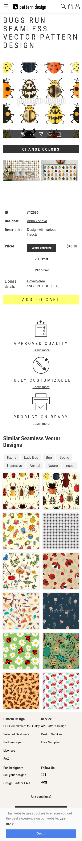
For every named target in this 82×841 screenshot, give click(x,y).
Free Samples (50, 742)
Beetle (64, 457)
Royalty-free (36, 281)
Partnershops (12, 742)
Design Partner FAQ (16, 783)
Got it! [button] (41, 833)
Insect (69, 465)
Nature (53, 465)
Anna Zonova (37, 220)
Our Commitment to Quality (21, 726)
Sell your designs (14, 775)
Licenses (9, 750)
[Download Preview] (32, 134)
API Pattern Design (53, 726)
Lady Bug (31, 457)
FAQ (6, 758)
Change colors (41, 149)
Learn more (41, 350)
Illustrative (14, 465)
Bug (49, 457)
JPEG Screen (41, 270)
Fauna (11, 457)
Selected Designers (16, 734)
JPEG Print (41, 259)
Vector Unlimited (42, 248)
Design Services (51, 734)
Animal (35, 465)
